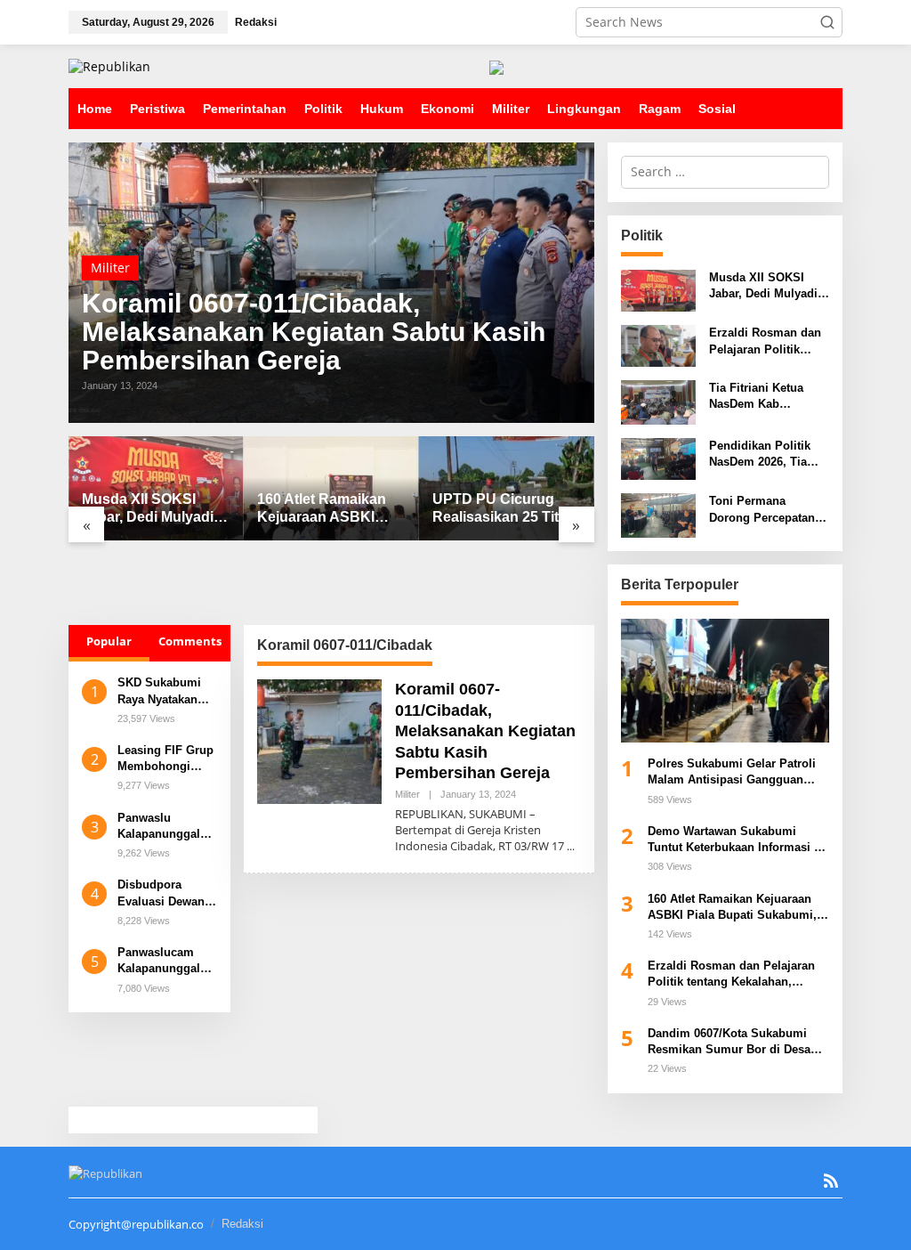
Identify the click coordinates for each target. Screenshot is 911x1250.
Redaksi (242, 1223)
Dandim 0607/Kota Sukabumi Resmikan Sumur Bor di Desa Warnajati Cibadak (729, 1042)
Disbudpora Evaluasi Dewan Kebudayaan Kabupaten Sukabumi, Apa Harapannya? (161, 893)
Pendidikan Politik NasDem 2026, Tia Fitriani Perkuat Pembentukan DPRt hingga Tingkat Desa (765, 454)
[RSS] (830, 1180)
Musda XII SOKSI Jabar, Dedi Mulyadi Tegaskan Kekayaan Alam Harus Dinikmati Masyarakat (155, 509)
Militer (110, 267)
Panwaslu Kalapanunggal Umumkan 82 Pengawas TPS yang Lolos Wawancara (158, 826)
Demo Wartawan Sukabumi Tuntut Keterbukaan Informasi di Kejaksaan (736, 840)
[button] (827, 22)
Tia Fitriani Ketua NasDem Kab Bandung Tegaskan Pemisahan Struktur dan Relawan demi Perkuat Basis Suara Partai (764, 396)
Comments (190, 641)
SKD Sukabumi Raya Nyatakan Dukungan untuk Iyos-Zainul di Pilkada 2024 (162, 691)
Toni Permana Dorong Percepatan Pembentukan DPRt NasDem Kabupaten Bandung (763, 509)
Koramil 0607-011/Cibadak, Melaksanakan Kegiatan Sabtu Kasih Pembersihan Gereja (313, 332)
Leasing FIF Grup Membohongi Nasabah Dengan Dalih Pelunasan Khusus (165, 759)
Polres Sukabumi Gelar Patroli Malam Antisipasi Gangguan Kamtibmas (732, 772)
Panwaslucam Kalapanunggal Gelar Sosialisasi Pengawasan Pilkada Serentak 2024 (164, 961)
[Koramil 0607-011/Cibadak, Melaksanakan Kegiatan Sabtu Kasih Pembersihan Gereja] (571, 846)
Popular (109, 641)
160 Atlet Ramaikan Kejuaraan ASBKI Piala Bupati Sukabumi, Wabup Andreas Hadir (321, 509)
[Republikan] (109, 65)
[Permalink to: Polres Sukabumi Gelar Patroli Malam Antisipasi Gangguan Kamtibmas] (725, 681)
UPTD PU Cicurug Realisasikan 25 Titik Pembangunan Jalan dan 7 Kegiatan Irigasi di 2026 (505, 509)
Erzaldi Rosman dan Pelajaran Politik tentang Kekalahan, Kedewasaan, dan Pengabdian (765, 341)
